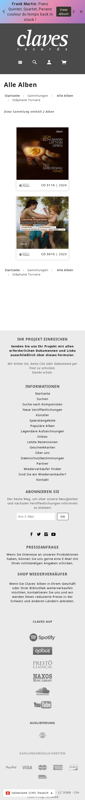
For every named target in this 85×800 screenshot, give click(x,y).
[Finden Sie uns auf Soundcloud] (42, 690)
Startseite (12, 95)
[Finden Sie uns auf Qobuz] (42, 650)
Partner (42, 463)
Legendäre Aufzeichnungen (42, 431)
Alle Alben (65, 95)
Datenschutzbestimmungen (42, 458)
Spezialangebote (43, 420)
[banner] (42, 40)
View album (64, 11)
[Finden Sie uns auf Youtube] (42, 703)
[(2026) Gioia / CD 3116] (43, 153)
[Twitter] (39, 534)
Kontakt (42, 479)
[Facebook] (31, 534)
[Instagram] (46, 534)
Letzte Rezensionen (42, 442)
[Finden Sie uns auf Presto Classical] (42, 663)
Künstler (42, 415)
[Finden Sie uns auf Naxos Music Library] (42, 676)
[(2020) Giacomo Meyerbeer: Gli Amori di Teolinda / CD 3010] (43, 222)
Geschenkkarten (42, 447)
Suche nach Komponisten (42, 404)
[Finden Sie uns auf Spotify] (42, 636)
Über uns (42, 453)
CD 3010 (48, 254)
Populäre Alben (42, 426)
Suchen (42, 399)
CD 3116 (48, 185)
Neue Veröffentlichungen (43, 409)
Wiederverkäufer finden (42, 469)
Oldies (42, 436)
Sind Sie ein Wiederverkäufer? (42, 474)
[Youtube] (53, 534)
